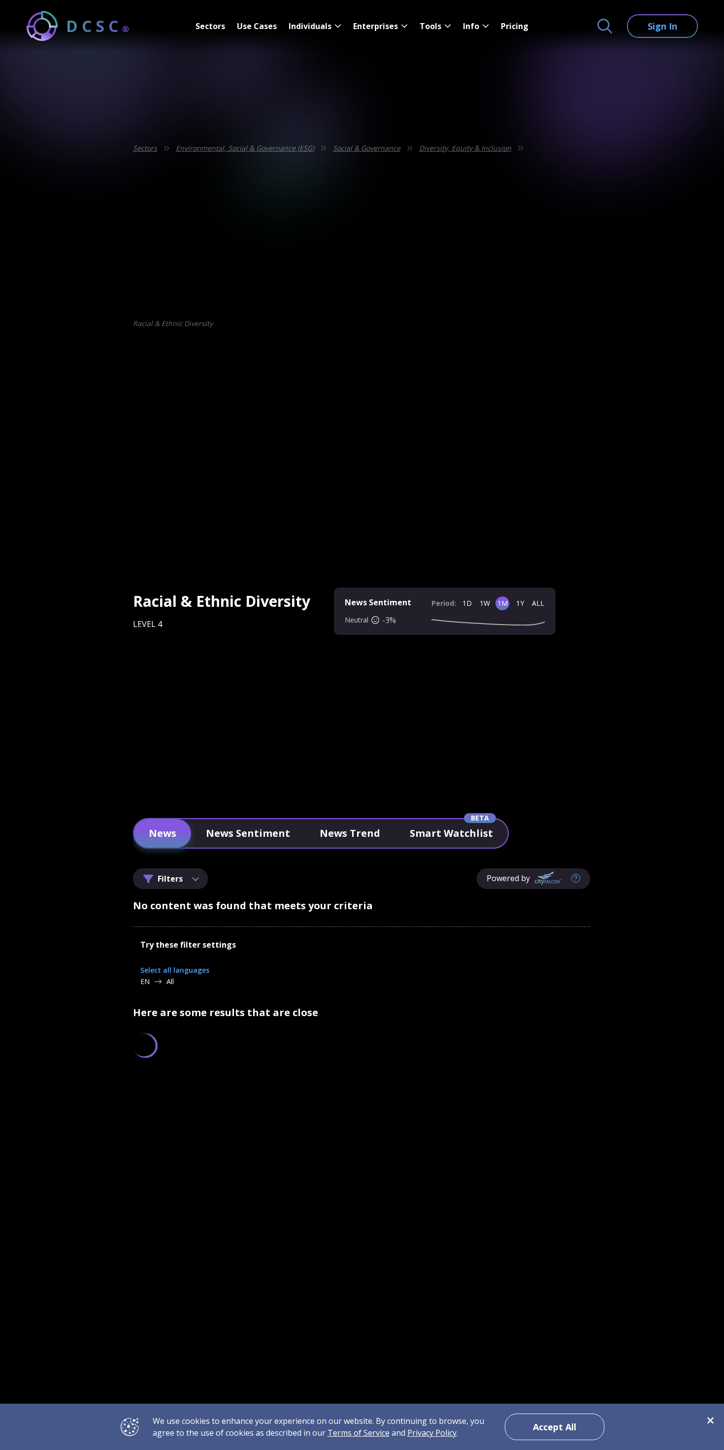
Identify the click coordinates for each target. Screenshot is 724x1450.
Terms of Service (359, 1432)
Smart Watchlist (451, 833)
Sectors (210, 26)
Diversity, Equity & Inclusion (465, 148)
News (162, 833)
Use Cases (257, 26)
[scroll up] (617, 1138)
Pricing (514, 26)
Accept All (554, 1427)
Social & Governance (366, 148)
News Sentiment (248, 833)
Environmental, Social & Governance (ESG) (245, 148)
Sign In (662, 26)
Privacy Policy (432, 1432)
